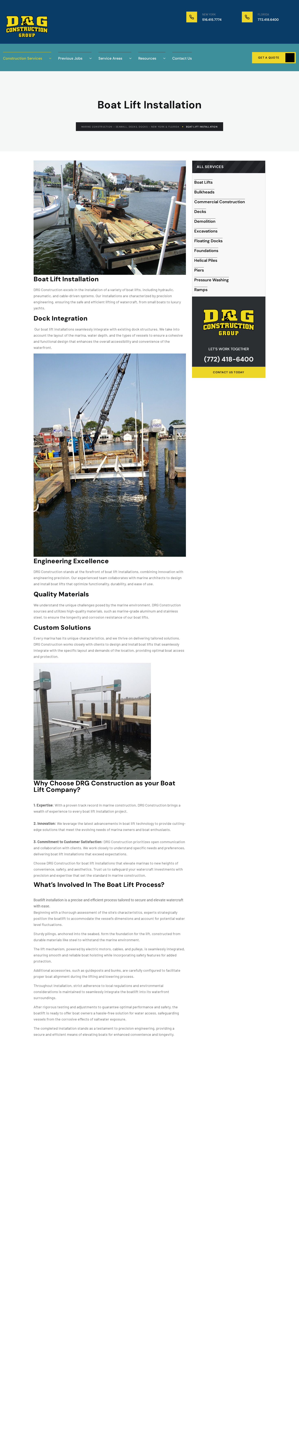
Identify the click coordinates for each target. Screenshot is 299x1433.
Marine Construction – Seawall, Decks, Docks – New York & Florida (130, 126)
